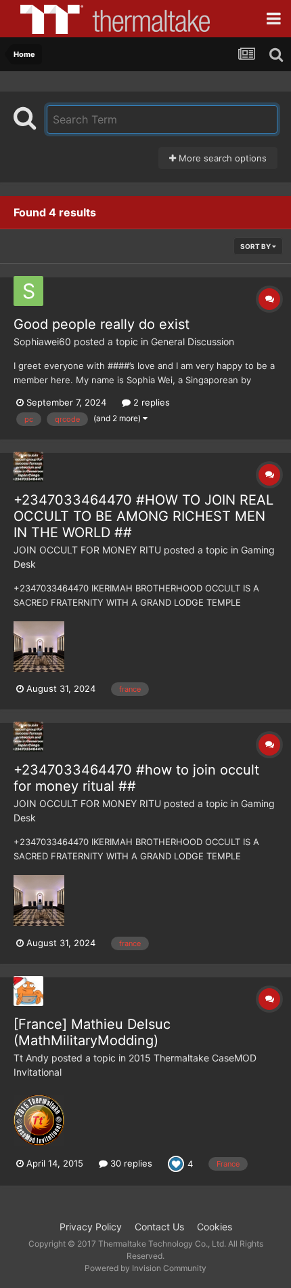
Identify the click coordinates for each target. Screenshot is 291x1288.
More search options (221, 158)
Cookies (214, 1226)
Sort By (256, 246)
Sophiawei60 (42, 341)
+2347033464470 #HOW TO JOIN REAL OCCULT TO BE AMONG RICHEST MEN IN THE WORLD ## (143, 516)
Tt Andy (31, 1057)
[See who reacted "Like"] (176, 1163)
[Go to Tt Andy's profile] (28, 991)
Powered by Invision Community (145, 1268)
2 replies (150, 402)
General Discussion (192, 341)
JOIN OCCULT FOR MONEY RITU (87, 549)
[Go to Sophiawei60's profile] (28, 291)
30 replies (130, 1163)
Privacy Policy (91, 1226)
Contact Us (159, 1226)
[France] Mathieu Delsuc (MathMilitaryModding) (92, 1032)
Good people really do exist (101, 324)
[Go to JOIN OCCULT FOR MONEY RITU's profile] (28, 467)
